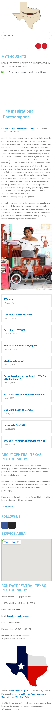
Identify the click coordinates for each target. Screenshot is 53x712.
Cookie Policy (30, 694)
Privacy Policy (17, 694)
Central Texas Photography (15, 129)
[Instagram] (44, 46)
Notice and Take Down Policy (18, 697)
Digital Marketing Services (21, 691)
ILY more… (9, 299)
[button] (15, 45)
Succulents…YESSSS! (15, 330)
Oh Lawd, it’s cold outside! (18, 314)
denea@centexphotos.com (18, 616)
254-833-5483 (14, 609)
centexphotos (7, 506)
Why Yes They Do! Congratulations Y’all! (25, 440)
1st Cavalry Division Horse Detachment (24, 394)
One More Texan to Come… (18, 410)
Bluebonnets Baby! (14, 361)
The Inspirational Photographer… (21, 345)
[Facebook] (38, 46)
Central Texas (34, 129)
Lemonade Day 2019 (14, 425)
